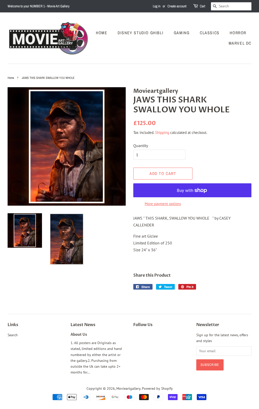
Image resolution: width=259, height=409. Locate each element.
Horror (238, 32)
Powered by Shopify (157, 388)
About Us (79, 334)
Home (101, 32)
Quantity (140, 145)
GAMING (182, 32)
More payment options (163, 203)
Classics (210, 32)
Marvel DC (240, 43)
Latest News (83, 325)
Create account (176, 6)
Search (13, 335)
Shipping (162, 132)
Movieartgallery (128, 388)
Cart (202, 6)
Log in (156, 6)
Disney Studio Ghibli (140, 32)
